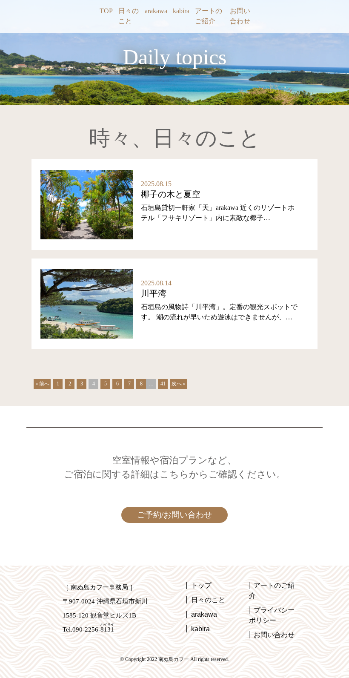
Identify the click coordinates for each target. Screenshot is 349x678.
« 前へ (42, 384)
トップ (201, 585)
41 (163, 384)
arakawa (156, 10)
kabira (181, 10)
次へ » (179, 384)
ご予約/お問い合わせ (174, 514)
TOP (106, 10)
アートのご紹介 (208, 16)
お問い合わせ (240, 16)
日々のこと (128, 16)
